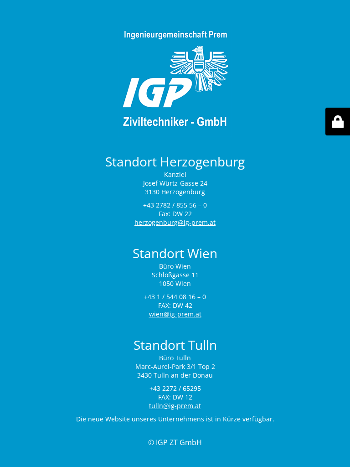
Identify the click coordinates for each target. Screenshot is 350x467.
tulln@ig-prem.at (175, 405)
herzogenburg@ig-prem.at (175, 222)
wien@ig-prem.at (175, 314)
